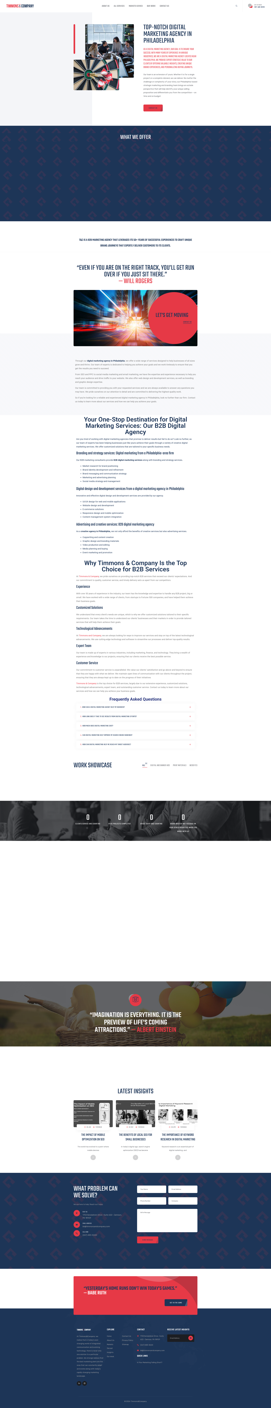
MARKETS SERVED (136, 6)
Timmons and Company (90, 635)
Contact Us (164, 6)
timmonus (98, 1127)
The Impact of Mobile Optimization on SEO (93, 1137)
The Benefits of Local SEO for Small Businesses (135, 1137)
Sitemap (125, 1344)
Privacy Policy (127, 1340)
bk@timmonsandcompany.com (96, 1226)
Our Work (110, 1357)
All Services (119, 6)
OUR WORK (151, 6)
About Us (106, 6)
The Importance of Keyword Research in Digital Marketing (178, 1137)
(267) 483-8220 (90, 1235)
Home (109, 1336)
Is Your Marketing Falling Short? (149, 1362)
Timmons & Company (89, 576)
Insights (110, 1352)
